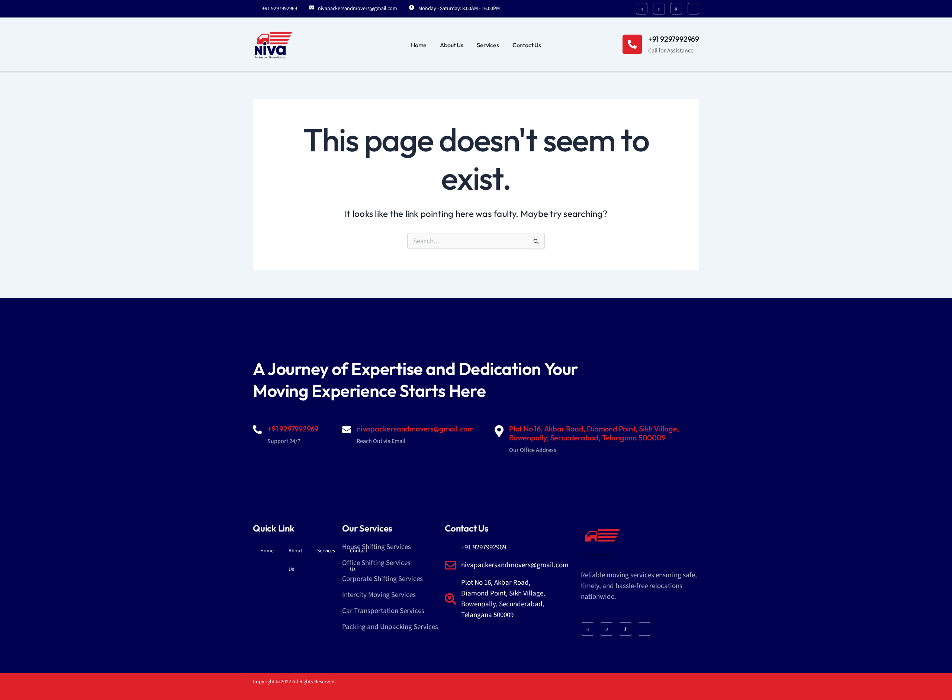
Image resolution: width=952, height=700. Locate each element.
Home (419, 45)
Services (488, 45)
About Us (451, 45)
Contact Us (526, 45)
